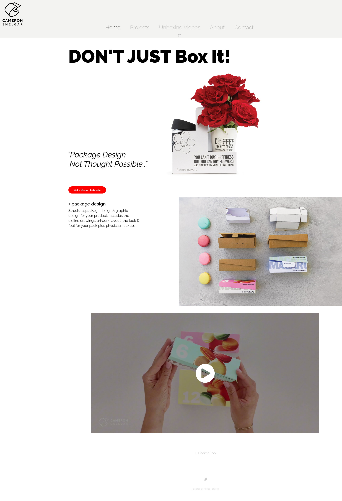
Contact (244, 26)
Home (112, 26)
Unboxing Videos (179, 26)
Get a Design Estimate (87, 190)
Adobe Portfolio (211, 488)
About (217, 26)
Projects (139, 26)
